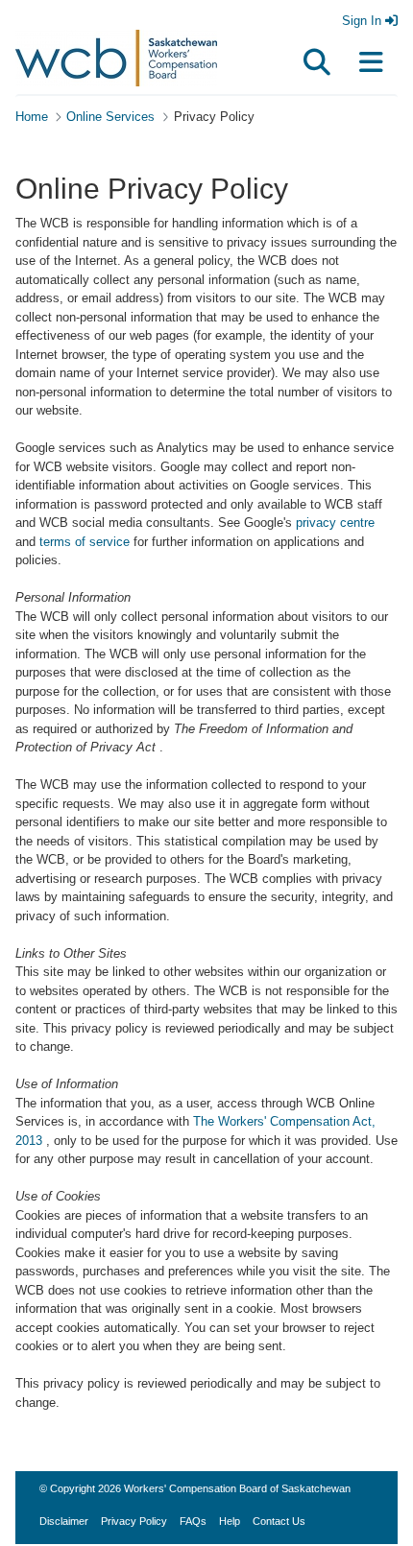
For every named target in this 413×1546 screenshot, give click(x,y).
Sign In (363, 20)
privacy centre (335, 522)
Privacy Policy (134, 1521)
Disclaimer (63, 1521)
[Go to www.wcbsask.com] (116, 55)
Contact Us (279, 1521)
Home (31, 116)
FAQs (193, 1521)
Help (229, 1521)
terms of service (84, 542)
